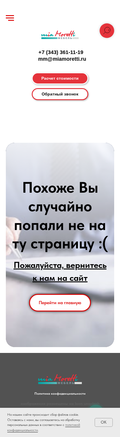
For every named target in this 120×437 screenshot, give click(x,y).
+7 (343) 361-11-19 (60, 52)
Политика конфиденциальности (60, 393)
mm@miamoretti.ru (62, 59)
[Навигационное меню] (10, 18)
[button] (60, 94)
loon (79, 403)
